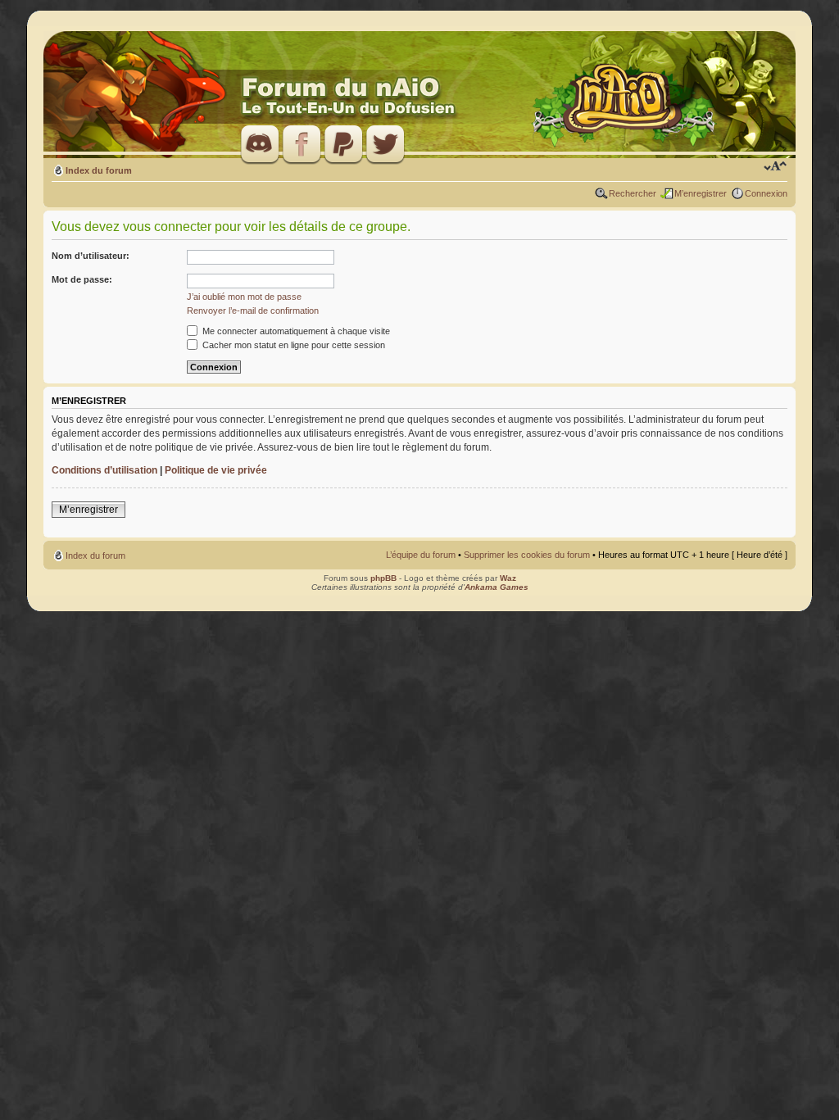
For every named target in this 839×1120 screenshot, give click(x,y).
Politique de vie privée (216, 470)
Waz (508, 578)
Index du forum (99, 170)
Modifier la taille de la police (775, 167)
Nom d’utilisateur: (90, 256)
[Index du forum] (419, 95)
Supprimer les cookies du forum (527, 555)
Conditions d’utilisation (104, 470)
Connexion (766, 193)
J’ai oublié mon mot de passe (244, 297)
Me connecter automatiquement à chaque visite (295, 331)
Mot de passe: (82, 279)
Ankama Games (496, 587)
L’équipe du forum (421, 555)
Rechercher (632, 193)
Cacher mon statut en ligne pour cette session (292, 345)
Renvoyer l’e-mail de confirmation (253, 310)
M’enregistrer (700, 193)
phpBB (383, 578)
